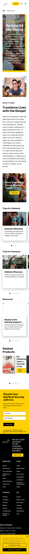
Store (4, 487)
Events (19, 497)
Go (18, 492)
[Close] (27, 536)
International (20, 511)
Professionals (7, 511)
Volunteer (19, 508)
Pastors (5, 508)
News (4, 478)
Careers (19, 505)
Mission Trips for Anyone (8, 531)
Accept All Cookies (14, 549)
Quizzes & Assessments (21, 483)
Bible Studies (20, 468)
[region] (14, 544)
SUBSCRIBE (8, 424)
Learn (19, 461)
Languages (20, 480)
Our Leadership (7, 471)
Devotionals (20, 474)
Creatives (5, 500)
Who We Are (6, 468)
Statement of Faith (6, 474)
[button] (11, 245)
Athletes (5, 497)
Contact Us (6, 484)
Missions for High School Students (10, 528)
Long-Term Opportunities (7, 533)
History (5, 465)
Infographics (20, 477)
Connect (6, 492)
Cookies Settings (14, 545)
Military (5, 505)
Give (15, 3)
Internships (20, 502)
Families (5, 502)
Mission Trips (20, 500)
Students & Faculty (6, 514)
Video (18, 487)
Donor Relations (7, 481)
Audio (18, 465)
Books (18, 471)
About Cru (17, 455)
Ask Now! (14, 192)
